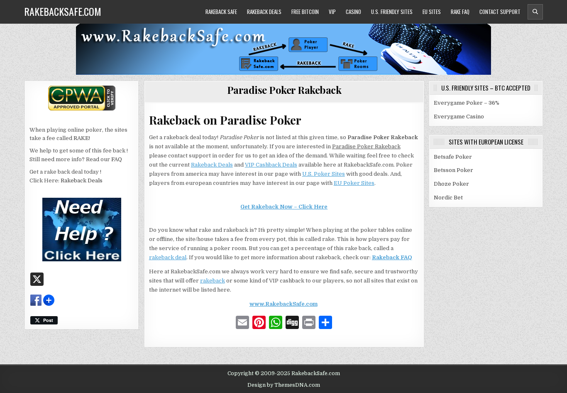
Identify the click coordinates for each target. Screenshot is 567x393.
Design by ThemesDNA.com (283, 385)
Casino (353, 11)
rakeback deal (167, 257)
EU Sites (432, 11)
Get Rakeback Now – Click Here (283, 207)
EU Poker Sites (354, 183)
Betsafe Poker (453, 157)
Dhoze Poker (451, 184)
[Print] (309, 324)
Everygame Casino (459, 116)
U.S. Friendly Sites (392, 11)
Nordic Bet (448, 197)
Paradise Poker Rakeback (284, 89)
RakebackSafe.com (62, 11)
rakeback (212, 281)
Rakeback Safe (221, 11)
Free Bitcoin (305, 11)
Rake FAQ (460, 11)
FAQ (116, 159)
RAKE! (81, 138)
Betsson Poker (453, 170)
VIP (332, 11)
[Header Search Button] (535, 12)
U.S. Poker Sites (323, 174)
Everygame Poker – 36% (466, 103)
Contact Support (500, 11)
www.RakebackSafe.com (283, 304)
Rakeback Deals (264, 11)
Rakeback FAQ (392, 257)
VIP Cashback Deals (271, 165)
